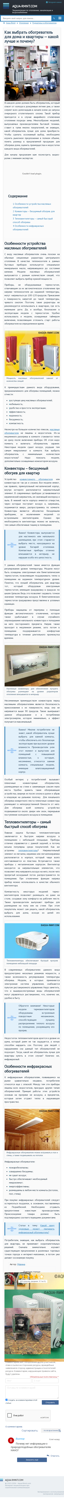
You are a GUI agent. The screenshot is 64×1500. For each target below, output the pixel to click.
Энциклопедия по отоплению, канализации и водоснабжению (32, 8)
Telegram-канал (55, 2)
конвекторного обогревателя (36, 479)
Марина (21, 1264)
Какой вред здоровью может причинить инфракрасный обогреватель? (36, 1229)
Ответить (55, 1456)
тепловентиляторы (28, 850)
